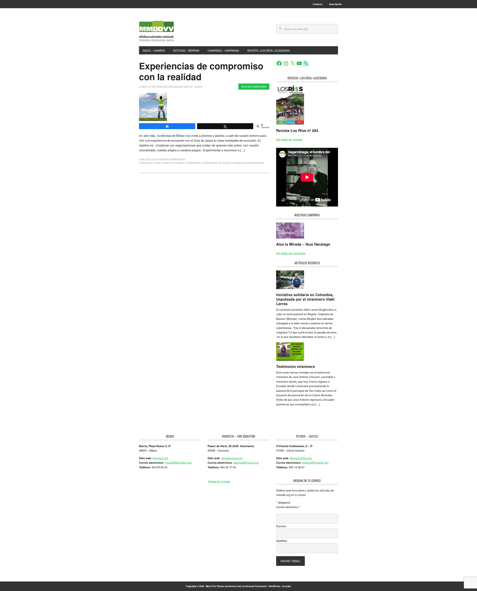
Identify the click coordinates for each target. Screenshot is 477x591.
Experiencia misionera (171, 159)
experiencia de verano (216, 162)
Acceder (286, 586)
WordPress (274, 586)
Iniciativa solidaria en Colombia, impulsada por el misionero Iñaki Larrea (305, 299)
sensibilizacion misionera (248, 162)
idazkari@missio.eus (246, 462)
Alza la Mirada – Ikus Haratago (303, 244)
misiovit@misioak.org (315, 462)
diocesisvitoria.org (301, 458)
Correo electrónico (288, 507)
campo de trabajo (173, 162)
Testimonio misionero (295, 366)
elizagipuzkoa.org (231, 458)
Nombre (281, 526)
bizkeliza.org (160, 458)
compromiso (193, 162)
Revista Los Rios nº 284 (297, 130)
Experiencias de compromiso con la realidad (201, 71)
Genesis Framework (256, 586)
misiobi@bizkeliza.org (178, 462)
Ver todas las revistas (289, 139)
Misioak (164, 32)
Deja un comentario (253, 86)
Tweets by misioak (219, 481)
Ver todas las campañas (291, 253)
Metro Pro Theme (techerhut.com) (224, 586)
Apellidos (281, 541)
